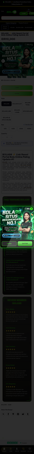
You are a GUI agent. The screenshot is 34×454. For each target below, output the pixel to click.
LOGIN (9, 243)
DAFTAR (25, 243)
